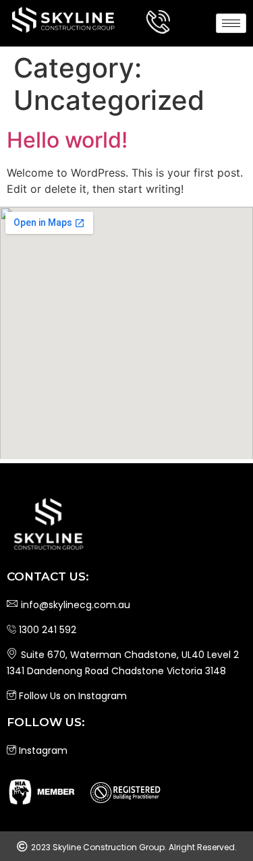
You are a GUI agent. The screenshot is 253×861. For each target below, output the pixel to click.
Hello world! (67, 140)
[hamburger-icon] (231, 23)
